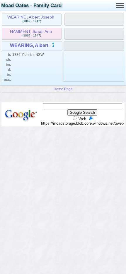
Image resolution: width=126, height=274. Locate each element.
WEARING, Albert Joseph (30, 17)
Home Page (63, 89)
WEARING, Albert (29, 45)
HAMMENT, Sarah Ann (31, 31)
